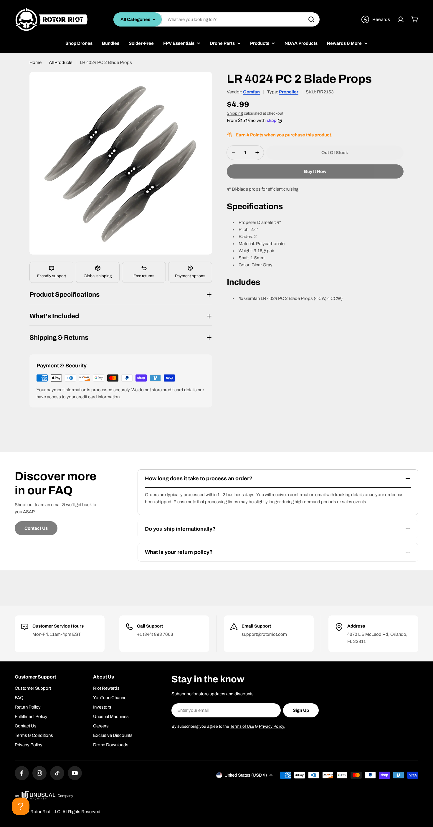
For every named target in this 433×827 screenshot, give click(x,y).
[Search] (311, 19)
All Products (60, 62)
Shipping (235, 113)
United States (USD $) (245, 775)
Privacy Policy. (272, 726)
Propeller (288, 92)
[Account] (400, 19)
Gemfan (251, 92)
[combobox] (216, 19)
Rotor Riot (40, 811)
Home (35, 62)
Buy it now (315, 171)
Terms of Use (242, 726)
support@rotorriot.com (264, 634)
